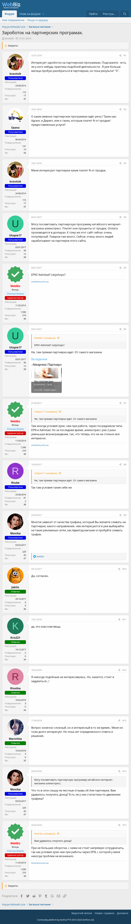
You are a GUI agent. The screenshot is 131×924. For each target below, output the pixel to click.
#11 (124, 619)
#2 (125, 109)
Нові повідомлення (13, 20)
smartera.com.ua (39, 281)
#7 (125, 403)
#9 (125, 515)
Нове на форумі (29, 14)
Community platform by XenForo (65, 919)
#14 (124, 771)
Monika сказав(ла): (45, 833)
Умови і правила (104, 913)
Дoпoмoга (122, 913)
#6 (125, 329)
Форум (9, 14)
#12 (124, 670)
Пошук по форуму (37, 20)
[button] (43, 13)
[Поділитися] (120, 55)
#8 (125, 464)
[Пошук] (124, 13)
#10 (124, 568)
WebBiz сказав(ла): (45, 338)
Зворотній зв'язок (81, 913)
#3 (125, 163)
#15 (124, 825)
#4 (125, 217)
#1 (125, 55)
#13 (124, 720)
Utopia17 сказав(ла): (46, 411)
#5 (125, 267)
